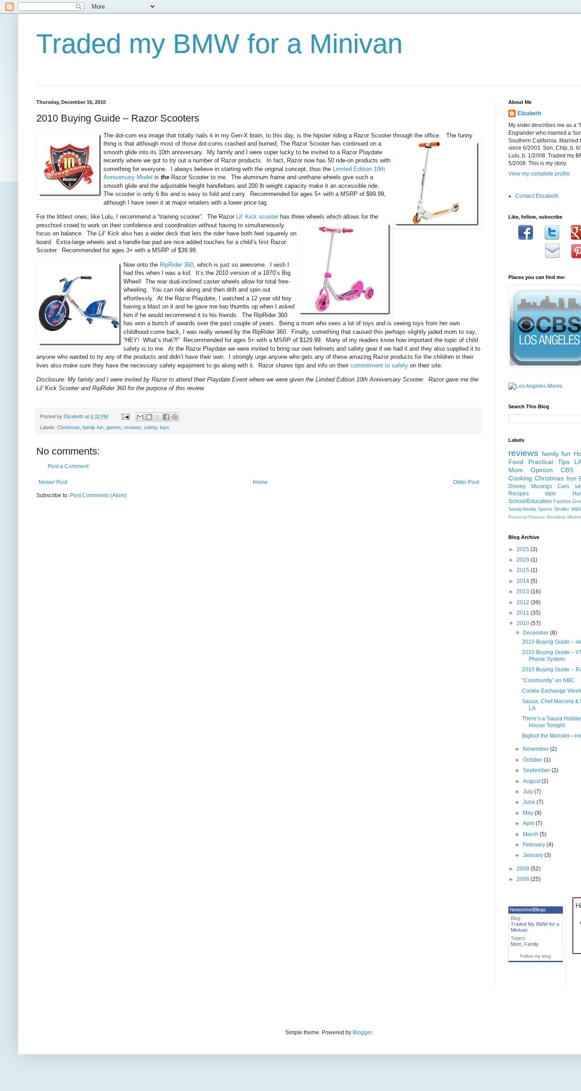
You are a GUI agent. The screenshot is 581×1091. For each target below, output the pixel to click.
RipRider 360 (176, 264)
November (536, 749)
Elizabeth (529, 113)
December (536, 633)
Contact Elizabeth (537, 196)
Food (515, 461)
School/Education (530, 501)
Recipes (518, 493)
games (113, 427)
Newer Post (53, 482)
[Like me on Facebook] (525, 238)
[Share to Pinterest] (174, 416)
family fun (93, 427)
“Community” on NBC (548, 680)
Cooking (520, 478)
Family (531, 944)
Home (260, 482)
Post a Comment (68, 466)
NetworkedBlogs (528, 909)
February (535, 844)
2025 (524, 549)
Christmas (68, 427)
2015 (524, 570)
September (537, 770)
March (531, 834)
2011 (524, 613)
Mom (516, 944)
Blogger (362, 1032)
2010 (524, 623)
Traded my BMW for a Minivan (219, 44)
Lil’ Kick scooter (257, 216)
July (528, 791)
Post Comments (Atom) (98, 495)
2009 (524, 869)
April (529, 823)
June (530, 802)
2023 (524, 560)
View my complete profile (539, 174)
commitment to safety (379, 365)
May (529, 813)
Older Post (466, 482)
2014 (524, 581)
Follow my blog (535, 956)
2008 (524, 879)
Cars (563, 486)
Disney (517, 486)
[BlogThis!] (148, 416)
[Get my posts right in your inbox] (552, 257)
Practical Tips (549, 461)
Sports (545, 509)
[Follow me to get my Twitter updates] (552, 238)
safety (150, 427)
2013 (524, 591)
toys (164, 427)
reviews (132, 427)
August (532, 781)
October (533, 760)
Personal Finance (526, 516)
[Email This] (140, 416)
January (533, 855)
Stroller (561, 509)
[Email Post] (125, 416)
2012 (524, 602)
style (550, 493)
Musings (541, 486)
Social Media (522, 509)
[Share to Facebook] (166, 416)
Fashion (562, 501)
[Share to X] (157, 416)
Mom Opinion (530, 470)
